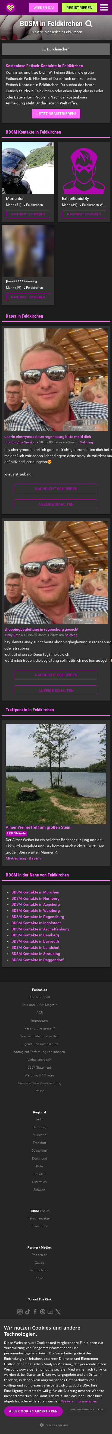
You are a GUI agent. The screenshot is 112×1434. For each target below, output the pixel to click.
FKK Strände (16, 833)
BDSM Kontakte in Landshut (35, 947)
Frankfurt (39, 1143)
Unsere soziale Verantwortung (39, 1083)
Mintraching (16, 858)
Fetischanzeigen (39, 1218)
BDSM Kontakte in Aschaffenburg (40, 929)
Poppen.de (39, 1255)
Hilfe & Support (39, 997)
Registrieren (79, 7)
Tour (25, 1005)
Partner (32, 1247)
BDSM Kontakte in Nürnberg (35, 898)
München (39, 1135)
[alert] (56, 1376)
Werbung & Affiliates (39, 1075)
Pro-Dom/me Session (20, 442)
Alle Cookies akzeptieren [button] (33, 1411)
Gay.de (39, 1263)
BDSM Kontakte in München (35, 892)
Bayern (35, 858)
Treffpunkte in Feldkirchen (30, 709)
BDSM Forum (39, 1211)
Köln (39, 1166)
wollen (53, 1036)
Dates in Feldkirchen (24, 316)
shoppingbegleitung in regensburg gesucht (41, 629)
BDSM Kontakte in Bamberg (35, 935)
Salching (86, 442)
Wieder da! (43, 7)
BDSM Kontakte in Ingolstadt (36, 923)
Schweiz (39, 1190)
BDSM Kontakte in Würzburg (35, 910)
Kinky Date (12, 635)
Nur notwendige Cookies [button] (86, 1409)
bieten (37, 1036)
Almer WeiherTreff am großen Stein (38, 827)
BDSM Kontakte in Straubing (35, 954)
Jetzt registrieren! (56, 113)
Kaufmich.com (39, 1270)
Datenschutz (49, 1044)
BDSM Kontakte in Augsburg (35, 904)
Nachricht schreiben (28, 214)
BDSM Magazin (46, 1005)
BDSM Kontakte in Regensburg (37, 917)
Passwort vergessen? (39, 1028)
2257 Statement (39, 1067)
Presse (39, 1091)
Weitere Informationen (79, 1401)
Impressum (39, 1020)
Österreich (39, 1182)
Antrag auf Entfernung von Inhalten (39, 1052)
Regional (39, 1112)
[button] (56, 1425)
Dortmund (39, 1158)
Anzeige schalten (56, 504)
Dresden (39, 1174)
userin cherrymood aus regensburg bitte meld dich (47, 436)
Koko (39, 1278)
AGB (39, 1013)
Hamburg (39, 1127)
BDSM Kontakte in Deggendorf (37, 960)
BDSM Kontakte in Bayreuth (35, 941)
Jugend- (27, 1044)
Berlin (39, 1119)
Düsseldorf (39, 1151)
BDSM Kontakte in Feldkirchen (33, 132)
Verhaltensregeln (39, 1060)
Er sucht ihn (39, 1226)
